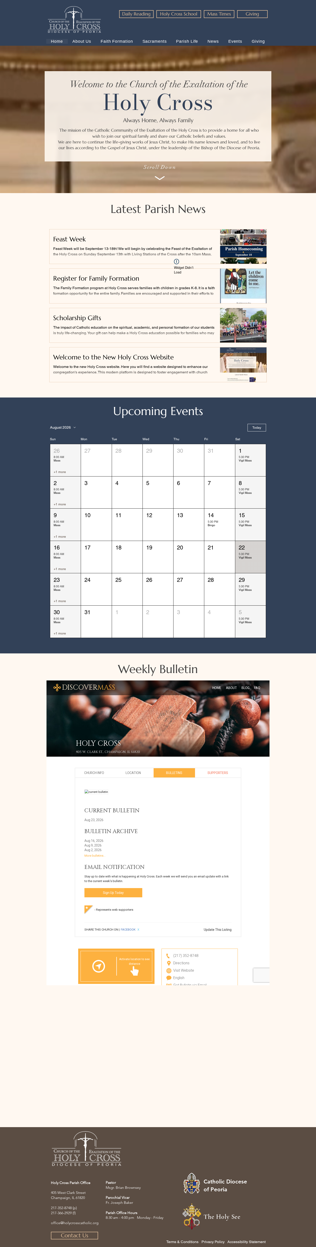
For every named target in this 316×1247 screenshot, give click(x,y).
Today (256, 427)
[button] (65, 460)
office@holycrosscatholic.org (75, 1223)
